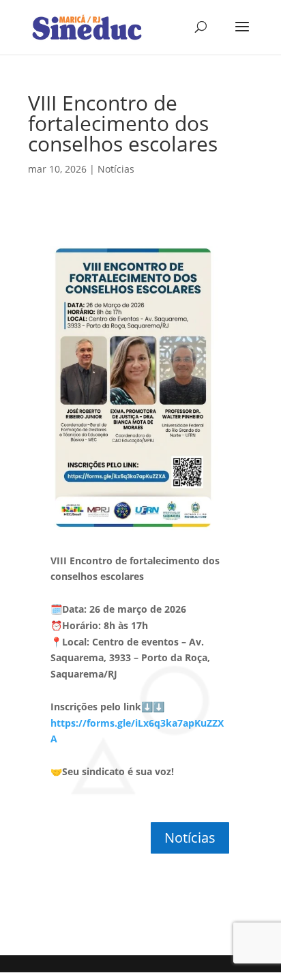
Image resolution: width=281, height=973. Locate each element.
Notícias (116, 168)
